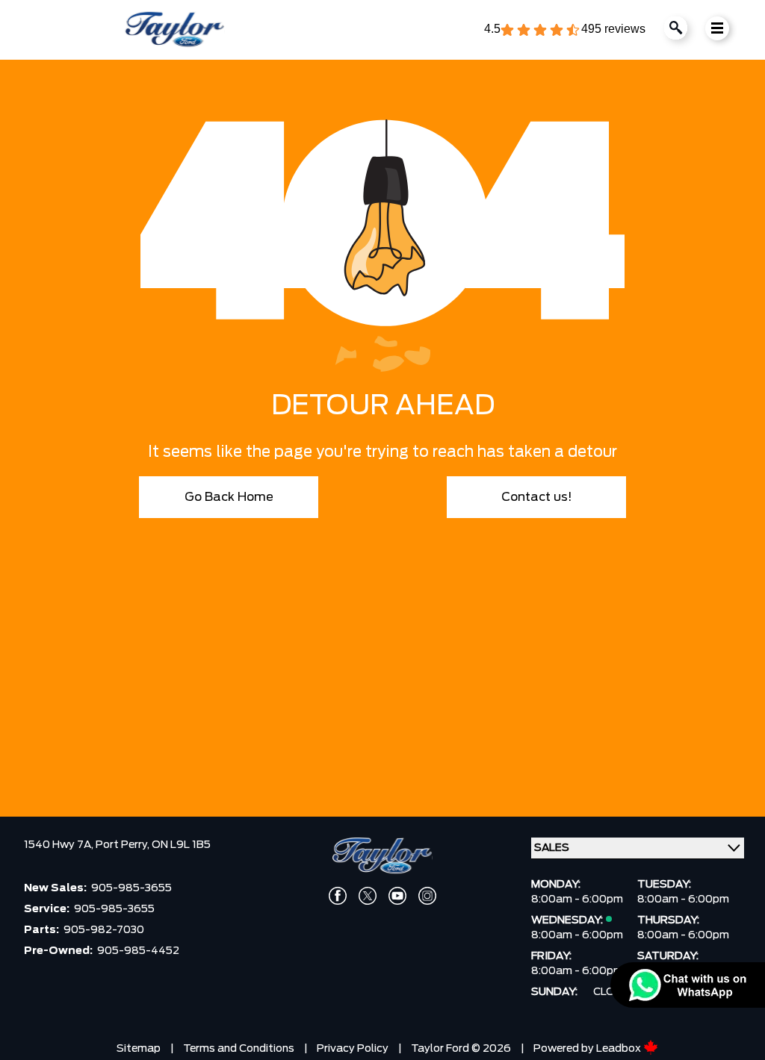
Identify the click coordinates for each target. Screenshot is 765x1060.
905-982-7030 (104, 930)
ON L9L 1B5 (181, 845)
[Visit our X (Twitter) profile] (368, 896)
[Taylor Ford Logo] (175, 30)
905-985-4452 (138, 951)
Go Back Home (229, 497)
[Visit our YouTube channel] (397, 896)
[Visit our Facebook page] (338, 896)
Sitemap (139, 1049)
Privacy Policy (352, 1049)
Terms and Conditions (238, 1049)
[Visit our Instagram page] (427, 896)
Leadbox (619, 1049)
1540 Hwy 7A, (60, 845)
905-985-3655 (131, 888)
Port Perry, (124, 845)
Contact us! (536, 497)
